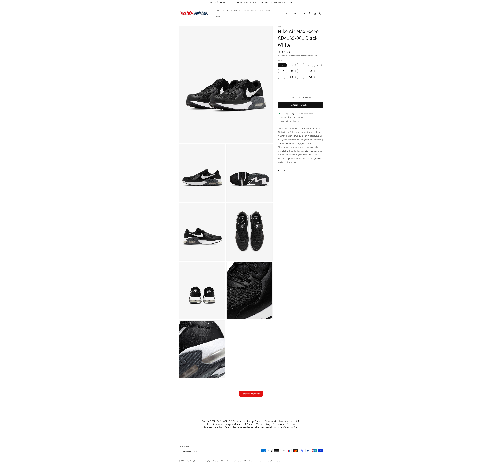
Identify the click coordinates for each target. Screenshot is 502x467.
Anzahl (280, 83)
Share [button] (282, 170)
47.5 (310, 77)
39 (292, 65)
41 (310, 65)
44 (301, 71)
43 (292, 71)
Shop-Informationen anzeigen (293, 121)
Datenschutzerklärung (233, 461)
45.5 (291, 77)
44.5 (310, 71)
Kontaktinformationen (275, 461)
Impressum (260, 461)
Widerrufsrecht (218, 461)
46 (301, 77)
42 (318, 65)
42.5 (282, 71)
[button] (225, 10)
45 (282, 77)
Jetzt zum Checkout (300, 105)
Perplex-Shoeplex (190, 461)
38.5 (282, 65)
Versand (291, 56)
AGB (244, 461)
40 (301, 65)
